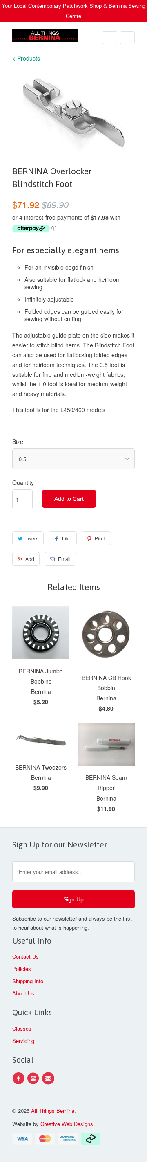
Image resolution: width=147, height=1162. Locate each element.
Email (64, 558)
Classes (21, 1028)
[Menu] (110, 37)
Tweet (31, 538)
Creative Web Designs (66, 1124)
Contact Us (25, 956)
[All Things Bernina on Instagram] (34, 1078)
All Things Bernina (52, 1111)
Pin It (100, 538)
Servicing (23, 1041)
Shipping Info (27, 981)
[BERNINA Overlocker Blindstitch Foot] (73, 113)
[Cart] (127, 37)
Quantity (23, 482)
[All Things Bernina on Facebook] (19, 1078)
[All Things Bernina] (45, 37)
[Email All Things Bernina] (49, 1078)
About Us (23, 993)
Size (17, 441)
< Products (26, 58)
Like (66, 538)
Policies (21, 969)
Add (29, 558)
